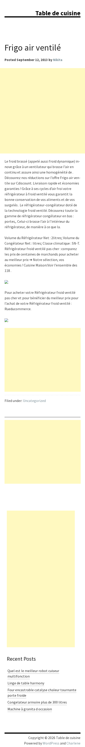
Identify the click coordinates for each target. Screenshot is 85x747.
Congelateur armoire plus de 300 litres (37, 702)
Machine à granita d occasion (29, 709)
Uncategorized (34, 400)
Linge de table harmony (25, 683)
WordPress (51, 743)
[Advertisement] (42, 110)
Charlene (73, 743)
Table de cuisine (57, 13)
